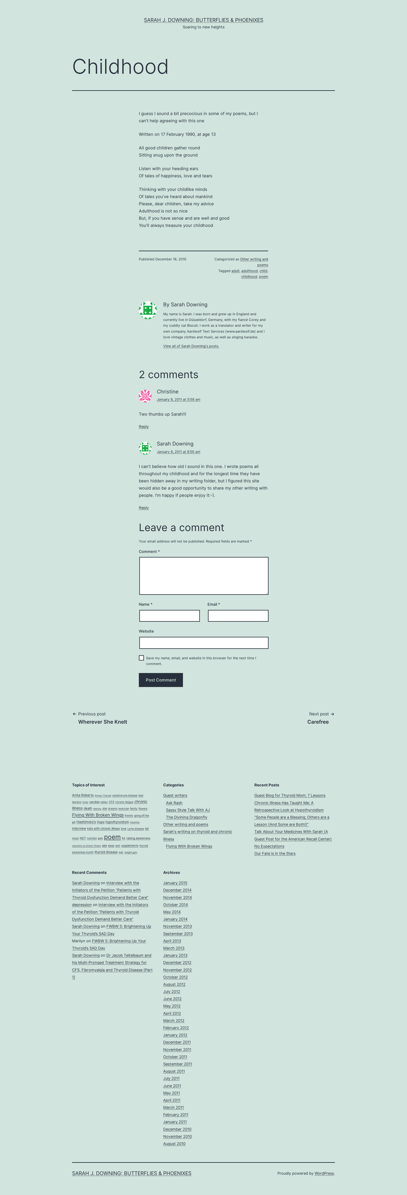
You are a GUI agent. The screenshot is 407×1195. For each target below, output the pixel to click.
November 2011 (177, 1049)
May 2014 (172, 912)
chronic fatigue (124, 802)
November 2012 (177, 970)
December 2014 (177, 890)
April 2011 (171, 1100)
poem (263, 276)
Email (214, 604)
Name (145, 604)
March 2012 (173, 1020)
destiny (97, 808)
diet (104, 808)
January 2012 (175, 1035)
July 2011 (171, 1078)
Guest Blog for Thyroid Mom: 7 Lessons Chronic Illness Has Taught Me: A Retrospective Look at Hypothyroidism (289, 802)
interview (79, 828)
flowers (142, 808)
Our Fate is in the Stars (274, 853)
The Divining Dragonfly (186, 817)
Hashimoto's (86, 822)
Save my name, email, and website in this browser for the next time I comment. (201, 661)
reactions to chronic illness (86, 845)
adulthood (249, 271)
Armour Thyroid (103, 795)
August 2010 (174, 1143)
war (121, 852)
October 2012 (175, 977)
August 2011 (174, 1071)
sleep (111, 845)
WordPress (324, 1173)
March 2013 (173, 948)
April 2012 (172, 1013)
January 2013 (175, 955)
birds (85, 802)
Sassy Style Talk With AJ (188, 810)
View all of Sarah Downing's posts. (191, 346)
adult (235, 271)
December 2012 (177, 962)
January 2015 (175, 883)
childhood (249, 276)
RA (123, 838)
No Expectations (269, 846)
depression (82, 904)
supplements (129, 845)
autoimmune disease (124, 795)
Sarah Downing (86, 883)
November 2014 (177, 897)
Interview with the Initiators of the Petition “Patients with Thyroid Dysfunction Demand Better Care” (110, 890)
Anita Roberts (83, 795)
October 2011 (175, 1057)
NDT (83, 838)
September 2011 (177, 1064)
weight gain (130, 852)
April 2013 (172, 941)
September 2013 (178, 933)
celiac (104, 802)
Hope (101, 822)
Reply (144, 426)
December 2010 (177, 1129)
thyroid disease (106, 852)
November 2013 (177, 926)
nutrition (92, 838)
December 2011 (177, 1042)
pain (100, 838)
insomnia (134, 822)
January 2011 (175, 1122)
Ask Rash (174, 803)
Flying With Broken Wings (98, 814)
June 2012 (172, 999)
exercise (123, 808)
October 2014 (175, 904)
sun (117, 845)
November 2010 (177, 1136)
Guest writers (175, 795)
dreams (112, 808)
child (263, 271)
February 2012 (176, 1028)
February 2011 (175, 1114)
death (88, 808)
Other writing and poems (185, 824)
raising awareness (138, 838)
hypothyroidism (117, 822)
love (123, 828)
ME (147, 828)
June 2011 (172, 1086)
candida (94, 802)
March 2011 (173, 1107)
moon (75, 838)
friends (129, 815)
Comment (149, 551)
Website (146, 631)
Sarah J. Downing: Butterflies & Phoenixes (203, 20)
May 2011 (171, 1093)
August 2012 (174, 984)
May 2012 (172, 1006)
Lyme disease (135, 828)
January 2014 (175, 919)
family (133, 808)
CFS (111, 802)
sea (104, 845)
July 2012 (171, 991)
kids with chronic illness (103, 828)
